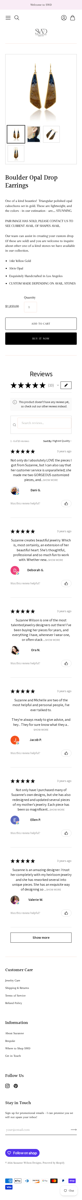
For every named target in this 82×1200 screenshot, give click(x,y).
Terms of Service (15, 995)
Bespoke (10, 1041)
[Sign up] (74, 1130)
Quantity (30, 297)
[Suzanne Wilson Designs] (41, 33)
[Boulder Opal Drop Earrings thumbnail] (16, 134)
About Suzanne (14, 1033)
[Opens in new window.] (17, 493)
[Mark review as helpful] (66, 503)
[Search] (17, 18)
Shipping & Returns (17, 988)
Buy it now (41, 338)
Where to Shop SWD (17, 1048)
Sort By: (47, 441)
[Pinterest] (16, 1087)
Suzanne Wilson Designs (27, 1162)
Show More (50, 480)
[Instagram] (7, 1087)
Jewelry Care (12, 980)
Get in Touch (13, 1055)
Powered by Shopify (54, 1162)
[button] (58, 385)
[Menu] (8, 17)
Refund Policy (13, 1003)
